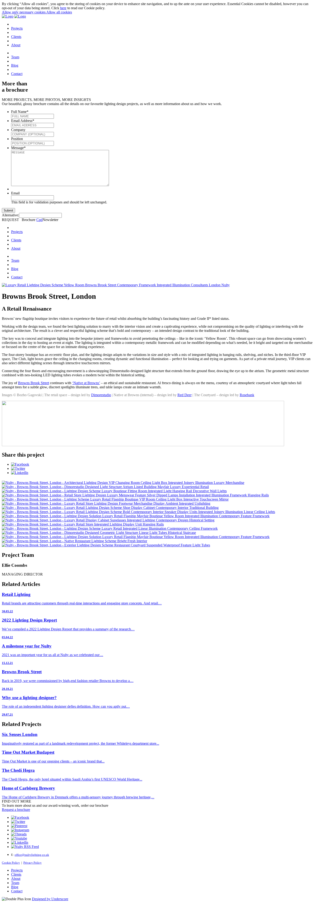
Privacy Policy (32, 862)
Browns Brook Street (33, 383)
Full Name (19, 112)
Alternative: (10, 215)
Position (17, 139)
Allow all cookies (59, 12)
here (63, 8)
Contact (16, 74)
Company (18, 130)
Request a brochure (16, 810)
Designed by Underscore (50, 899)
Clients (16, 37)
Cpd (39, 220)
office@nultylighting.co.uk (32, 854)
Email (15, 193)
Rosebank (247, 395)
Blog (14, 65)
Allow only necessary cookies (24, 12)
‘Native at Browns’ (86, 383)
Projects (17, 28)
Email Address (22, 121)
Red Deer (184, 395)
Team (15, 57)
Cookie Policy (11, 862)
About (15, 45)
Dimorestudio (101, 395)
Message (18, 148)
